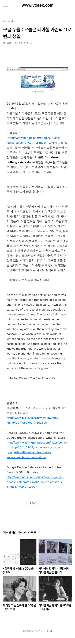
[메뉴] (5, 5)
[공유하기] (17, 503)
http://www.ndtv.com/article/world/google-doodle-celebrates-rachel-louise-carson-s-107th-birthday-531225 (35, 482)
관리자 (49, 631)
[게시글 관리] (21, 503)
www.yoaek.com (37, 5)
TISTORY (38, 631)
